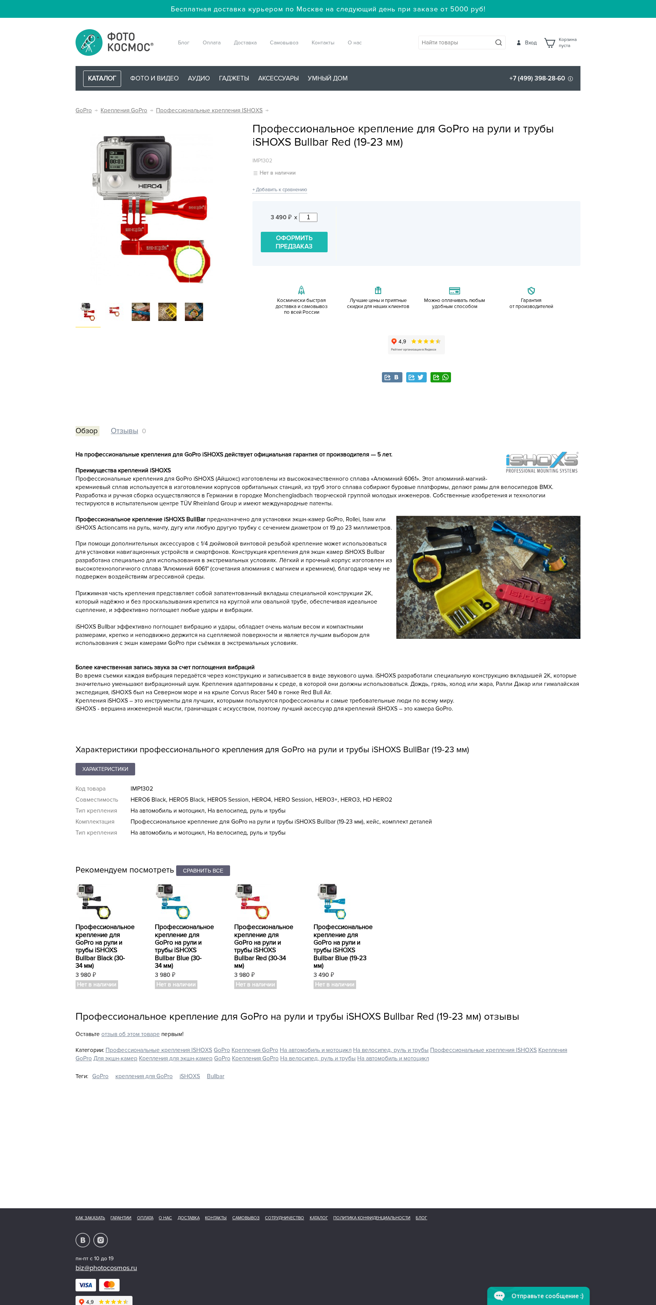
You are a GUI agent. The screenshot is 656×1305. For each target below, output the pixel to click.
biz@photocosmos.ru (106, 1268)
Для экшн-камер (115, 1058)
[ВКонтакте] (392, 377)
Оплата (212, 42)
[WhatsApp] (440, 377)
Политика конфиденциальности (371, 1217)
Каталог (319, 1217)
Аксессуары (278, 78)
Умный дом (328, 78)
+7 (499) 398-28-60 (537, 78)
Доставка (245, 42)
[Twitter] (416, 377)
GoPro (84, 110)
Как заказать (90, 1217)
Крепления (552, 1050)
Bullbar (215, 1076)
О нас (355, 42)
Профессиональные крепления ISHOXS (209, 110)
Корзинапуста (568, 43)
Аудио (199, 78)
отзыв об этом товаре (130, 1034)
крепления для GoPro (144, 1076)
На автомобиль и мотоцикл (316, 1050)
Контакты (323, 42)
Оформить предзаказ (294, 242)
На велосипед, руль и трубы (391, 1050)
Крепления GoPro (124, 110)
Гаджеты (234, 78)
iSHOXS (190, 1076)
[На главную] (115, 43)
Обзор (87, 431)
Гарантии (120, 1217)
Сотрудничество (284, 1217)
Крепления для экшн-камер (176, 1058)
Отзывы (124, 431)
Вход (531, 42)
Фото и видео (154, 78)
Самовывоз (284, 42)
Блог (183, 42)
